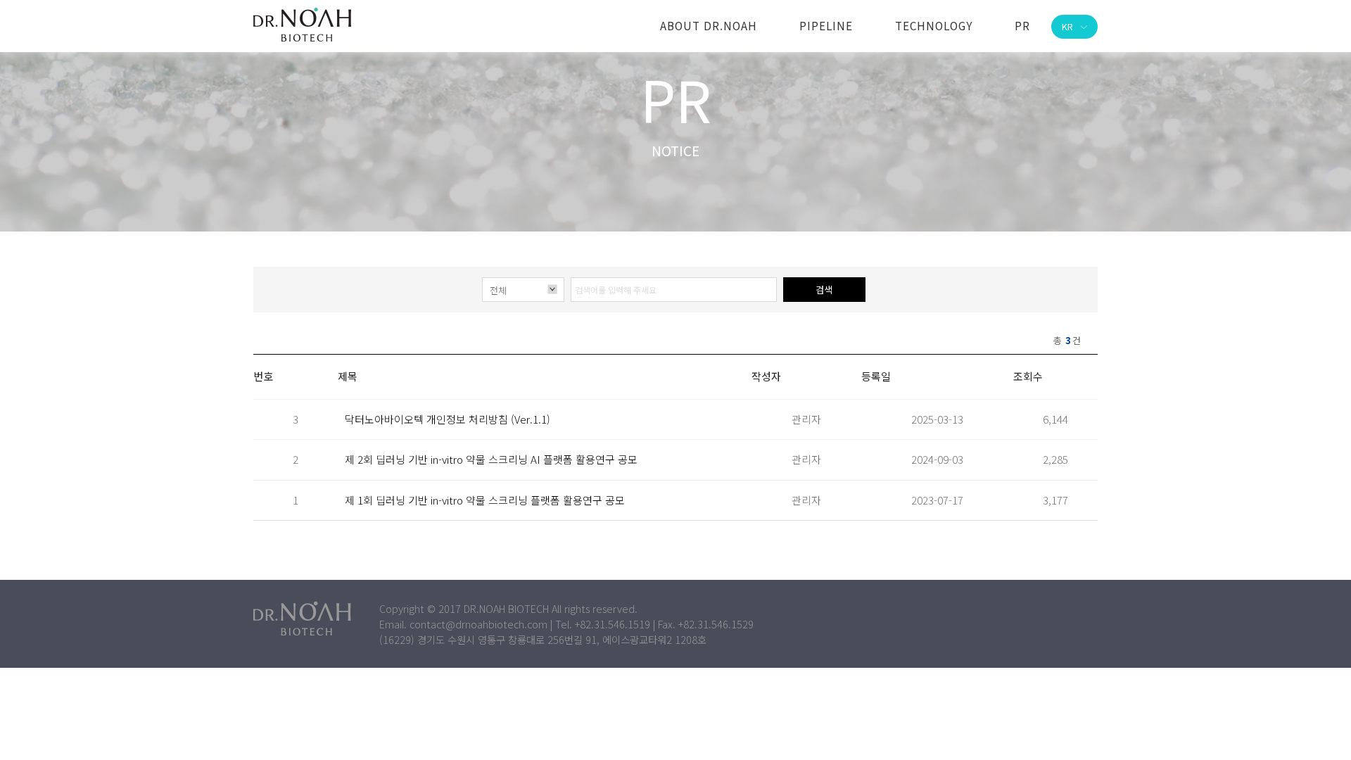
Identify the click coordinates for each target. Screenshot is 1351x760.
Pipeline (826, 25)
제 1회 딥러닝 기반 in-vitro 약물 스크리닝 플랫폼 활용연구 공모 (485, 500)
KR (1067, 26)
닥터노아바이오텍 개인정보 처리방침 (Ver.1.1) (447, 419)
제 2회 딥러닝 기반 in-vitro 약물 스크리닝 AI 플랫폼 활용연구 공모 (491, 459)
